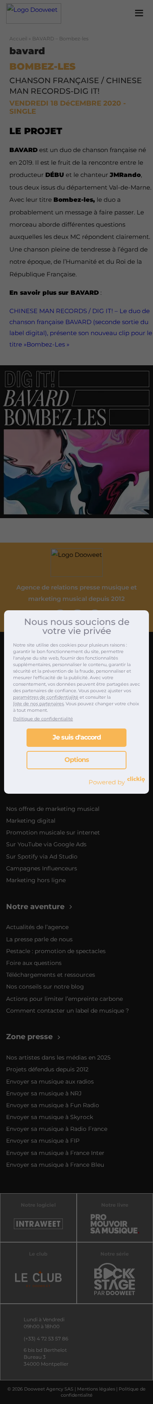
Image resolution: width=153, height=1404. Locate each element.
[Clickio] (136, 779)
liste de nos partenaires (38, 703)
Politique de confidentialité (43, 719)
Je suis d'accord (77, 737)
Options (76, 760)
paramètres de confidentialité (45, 697)
